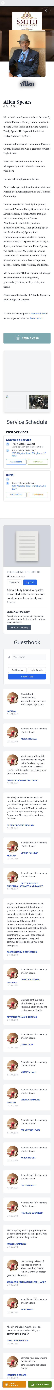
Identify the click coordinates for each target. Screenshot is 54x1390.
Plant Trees (37, 462)
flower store (36, 318)
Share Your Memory (18, 627)
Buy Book (30, 582)
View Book (14, 582)
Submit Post (27, 676)
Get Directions (16, 462)
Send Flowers (38, 494)
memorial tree (38, 313)
